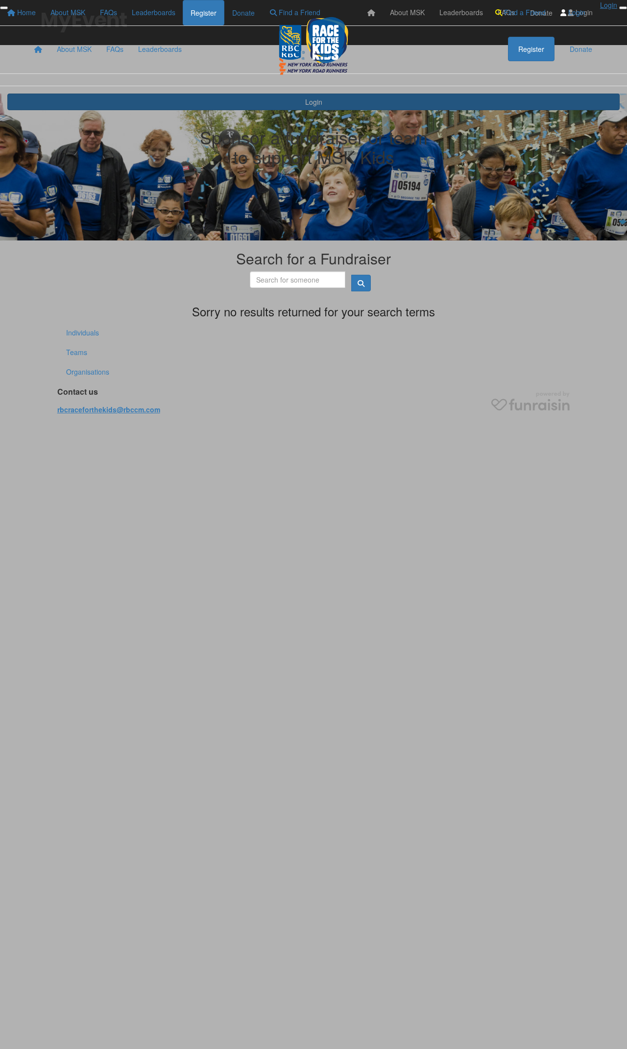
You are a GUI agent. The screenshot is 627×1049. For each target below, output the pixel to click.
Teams (76, 352)
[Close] (623, 7)
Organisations (87, 372)
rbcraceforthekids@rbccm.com (108, 409)
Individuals (82, 332)
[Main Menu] (4, 7)
